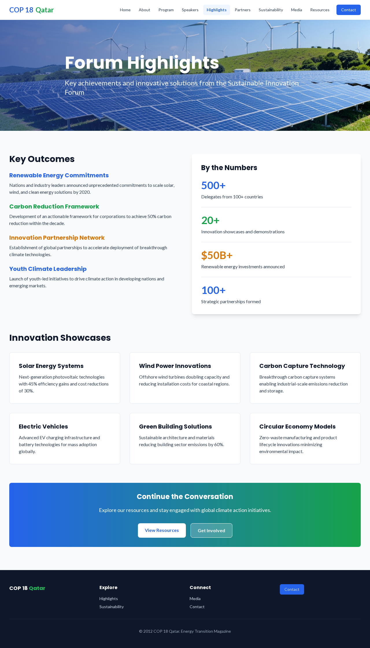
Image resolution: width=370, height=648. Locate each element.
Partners (243, 9)
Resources (320, 9)
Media (296, 9)
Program (166, 9)
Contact (348, 9)
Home (125, 9)
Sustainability (271, 9)
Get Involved (211, 530)
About (144, 9)
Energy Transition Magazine (206, 631)
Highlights (217, 9)
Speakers (190, 9)
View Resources (162, 530)
